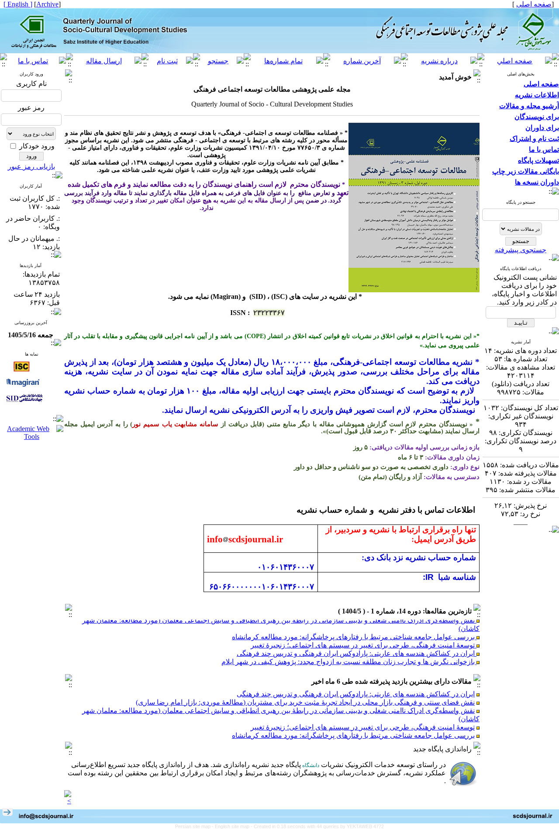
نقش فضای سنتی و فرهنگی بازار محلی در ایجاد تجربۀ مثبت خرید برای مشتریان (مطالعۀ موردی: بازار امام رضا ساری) (305, 702)
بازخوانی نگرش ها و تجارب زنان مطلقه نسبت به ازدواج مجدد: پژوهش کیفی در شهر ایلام (348, 654)
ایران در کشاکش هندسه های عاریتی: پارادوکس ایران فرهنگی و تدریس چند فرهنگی (356, 646)
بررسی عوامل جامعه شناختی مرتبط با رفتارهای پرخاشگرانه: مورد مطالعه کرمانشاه (354, 630)
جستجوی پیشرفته (520, 249)
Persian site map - (195, 826)
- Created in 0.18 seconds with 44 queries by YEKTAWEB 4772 (317, 826)
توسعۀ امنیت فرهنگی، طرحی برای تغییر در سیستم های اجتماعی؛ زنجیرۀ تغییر (363, 638)
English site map (233, 826)
